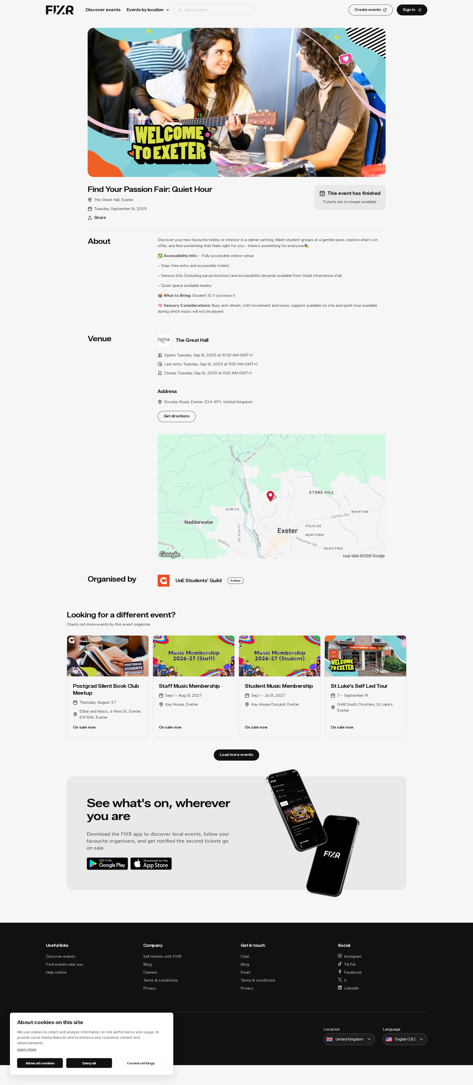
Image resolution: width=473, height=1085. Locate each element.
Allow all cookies (40, 1063)
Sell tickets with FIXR (162, 956)
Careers (150, 972)
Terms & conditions (160, 980)
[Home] (60, 10)
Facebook (353, 972)
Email (245, 972)
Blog (147, 964)
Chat (245, 956)
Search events (196, 9)
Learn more (26, 1049)
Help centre (56, 972)
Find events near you (64, 964)
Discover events (103, 9)
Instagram (353, 956)
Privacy (149, 988)
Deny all (89, 1063)
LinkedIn (351, 988)
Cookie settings (141, 1063)
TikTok (350, 964)
